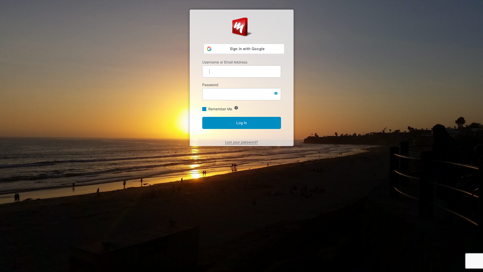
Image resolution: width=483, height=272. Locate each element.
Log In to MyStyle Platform (241, 26)
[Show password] (276, 93)
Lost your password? (241, 142)
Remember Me (220, 109)
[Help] (236, 108)
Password (210, 85)
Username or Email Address (224, 62)
